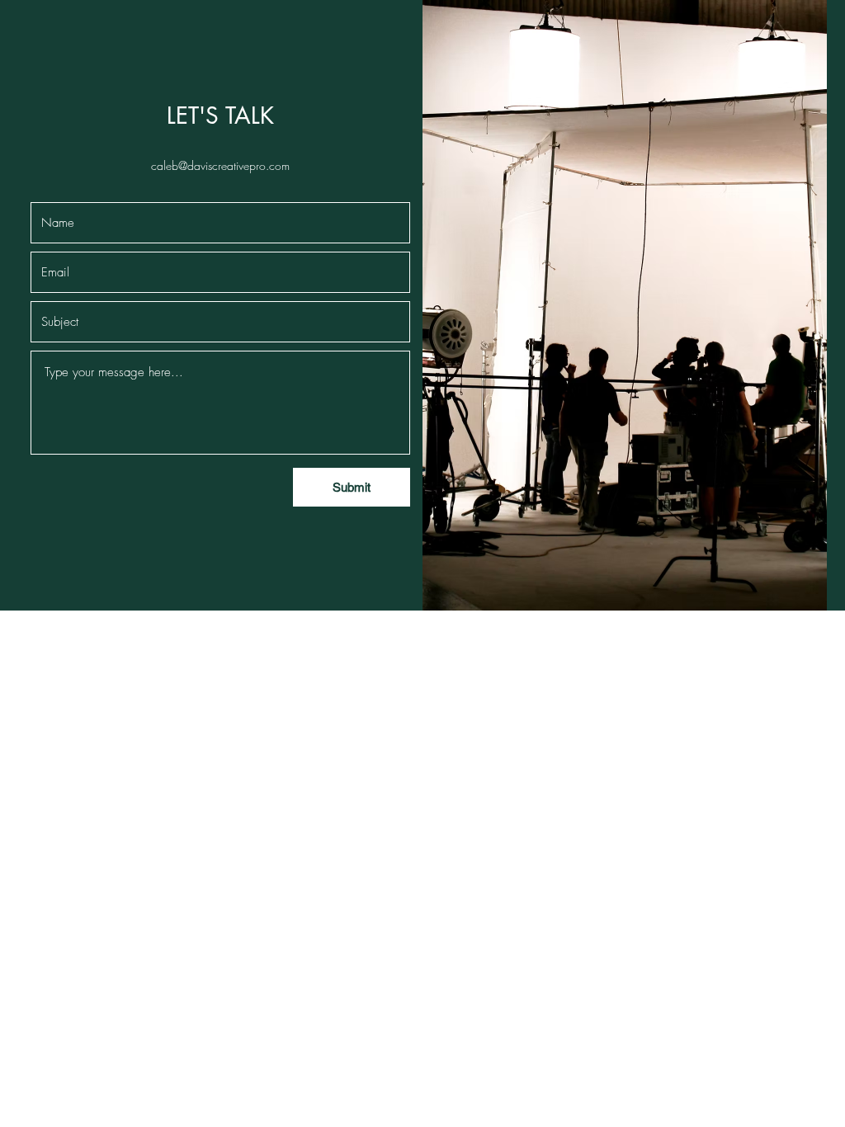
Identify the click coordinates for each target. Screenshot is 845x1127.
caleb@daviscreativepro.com (220, 165)
